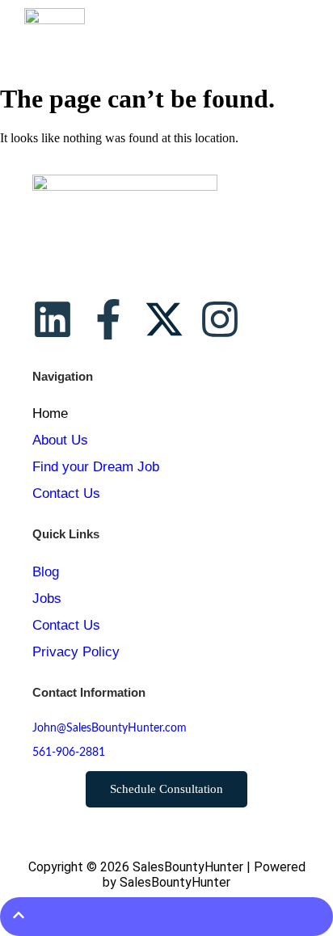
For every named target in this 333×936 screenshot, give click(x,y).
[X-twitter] (164, 319)
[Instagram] (220, 319)
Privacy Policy (76, 652)
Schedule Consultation (166, 788)
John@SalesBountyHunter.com (109, 728)
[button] (302, 33)
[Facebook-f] (108, 319)
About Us (60, 440)
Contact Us (66, 493)
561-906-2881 (68, 752)
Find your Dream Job (95, 466)
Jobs (46, 598)
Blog (45, 572)
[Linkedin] (52, 319)
